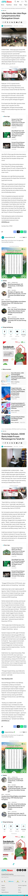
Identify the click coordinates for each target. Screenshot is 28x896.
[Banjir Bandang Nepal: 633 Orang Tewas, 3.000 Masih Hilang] (4, 285)
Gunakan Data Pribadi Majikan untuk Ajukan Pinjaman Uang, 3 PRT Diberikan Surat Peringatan (13, 303)
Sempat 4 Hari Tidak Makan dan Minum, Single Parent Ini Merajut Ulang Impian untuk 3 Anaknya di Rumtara (18, 122)
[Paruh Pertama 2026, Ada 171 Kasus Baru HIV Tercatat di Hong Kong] (4, 319)
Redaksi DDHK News (8, 25)
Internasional (15, 282)
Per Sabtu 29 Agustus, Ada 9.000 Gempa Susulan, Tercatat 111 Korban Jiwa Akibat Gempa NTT (17, 294)
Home (2, 8)
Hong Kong (7, 299)
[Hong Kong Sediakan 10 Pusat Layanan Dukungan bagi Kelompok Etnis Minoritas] (5, 408)
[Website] (20, 237)
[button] (15, 1)
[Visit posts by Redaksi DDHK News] (2, 26)
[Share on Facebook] (5, 22)
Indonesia (14, 290)
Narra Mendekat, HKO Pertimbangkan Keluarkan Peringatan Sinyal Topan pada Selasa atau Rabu (18, 376)
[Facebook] (22, 237)
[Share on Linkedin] (12, 22)
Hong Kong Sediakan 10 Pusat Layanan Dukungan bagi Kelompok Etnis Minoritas (18, 405)
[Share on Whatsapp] (10, 22)
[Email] (17, 22)
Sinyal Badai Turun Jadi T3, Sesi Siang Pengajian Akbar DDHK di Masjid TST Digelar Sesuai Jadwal (18, 134)
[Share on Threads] (14, 22)
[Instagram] (26, 237)
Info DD (4, 10)
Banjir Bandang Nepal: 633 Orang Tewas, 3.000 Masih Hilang (15, 285)
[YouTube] (24, 237)
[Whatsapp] (25, 870)
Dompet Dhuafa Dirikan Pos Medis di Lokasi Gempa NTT (18, 418)
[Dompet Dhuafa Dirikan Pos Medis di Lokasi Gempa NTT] (5, 419)
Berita (9, 282)
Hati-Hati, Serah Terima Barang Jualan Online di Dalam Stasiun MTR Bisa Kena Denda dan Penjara (17, 311)
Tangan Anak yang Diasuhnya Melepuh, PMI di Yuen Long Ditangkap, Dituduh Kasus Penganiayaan (18, 391)
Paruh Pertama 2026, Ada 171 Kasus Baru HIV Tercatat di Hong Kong (17, 320)
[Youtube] (17, 333)
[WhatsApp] (24, 333)
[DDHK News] (6, 1)
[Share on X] (7, 22)
